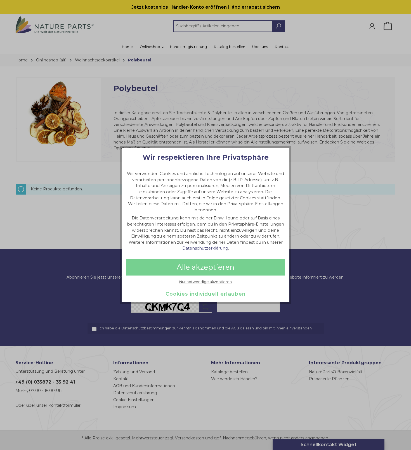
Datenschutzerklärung (205, 248)
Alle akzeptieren (205, 267)
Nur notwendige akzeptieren (205, 282)
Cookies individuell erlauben (206, 294)
